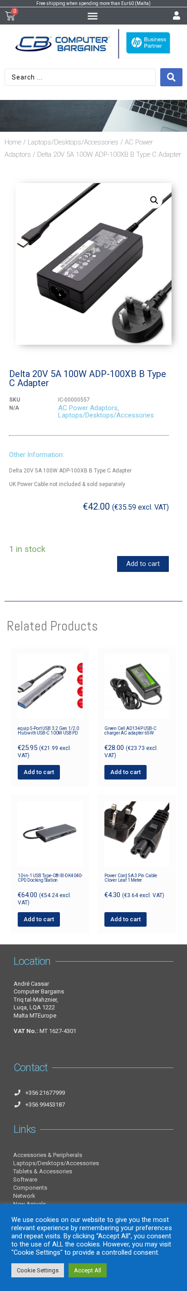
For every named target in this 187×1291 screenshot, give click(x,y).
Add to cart (143, 564)
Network (24, 1195)
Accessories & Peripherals (47, 1155)
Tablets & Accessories (42, 1171)
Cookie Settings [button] (38, 1270)
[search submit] (171, 77)
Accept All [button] (87, 1270)
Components (30, 1187)
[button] (92, 16)
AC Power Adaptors (88, 408)
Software (25, 1179)
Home (13, 142)
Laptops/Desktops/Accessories (73, 142)
